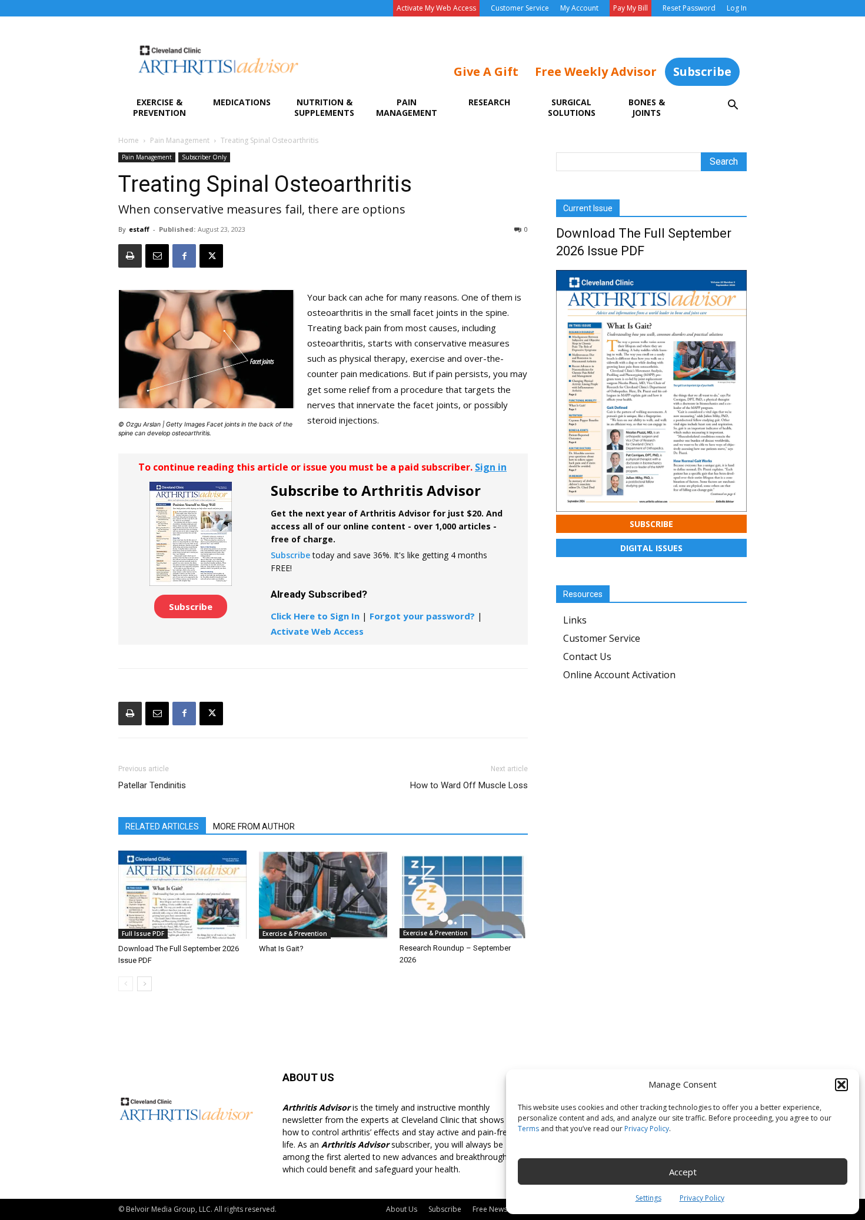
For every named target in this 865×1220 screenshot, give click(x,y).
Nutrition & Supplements (324, 107)
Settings (648, 1198)
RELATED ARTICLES (162, 826)
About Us (401, 1209)
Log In (737, 8)
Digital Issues (651, 548)
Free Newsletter (499, 1209)
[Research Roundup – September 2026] (464, 894)
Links (575, 620)
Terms (528, 1129)
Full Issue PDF (143, 933)
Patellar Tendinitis (152, 785)
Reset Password (689, 8)
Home (128, 140)
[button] (841, 1085)
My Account (579, 8)
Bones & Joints (646, 107)
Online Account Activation (619, 674)
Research (489, 102)
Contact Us (587, 656)
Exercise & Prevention (159, 107)
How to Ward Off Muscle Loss (469, 785)
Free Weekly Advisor (596, 71)
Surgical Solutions (571, 107)
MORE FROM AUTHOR (254, 826)
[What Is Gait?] (323, 895)
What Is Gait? (281, 948)
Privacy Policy (646, 1129)
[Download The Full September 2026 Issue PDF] (182, 895)
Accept (683, 1172)
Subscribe (702, 71)
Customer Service (520, 8)
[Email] (157, 256)
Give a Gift (486, 71)
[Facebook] (184, 256)
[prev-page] (125, 983)
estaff (139, 229)
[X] (211, 256)
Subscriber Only (204, 157)
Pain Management (406, 107)
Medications (242, 102)
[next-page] (144, 983)
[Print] (130, 256)
